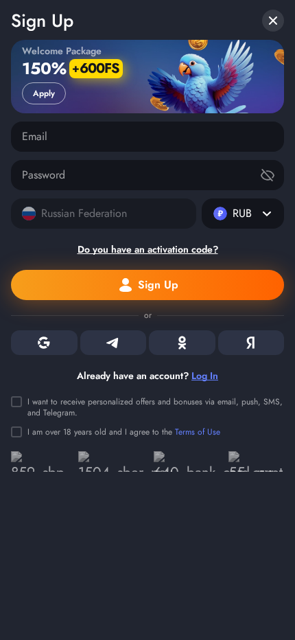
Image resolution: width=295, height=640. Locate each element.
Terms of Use (197, 432)
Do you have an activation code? (148, 249)
